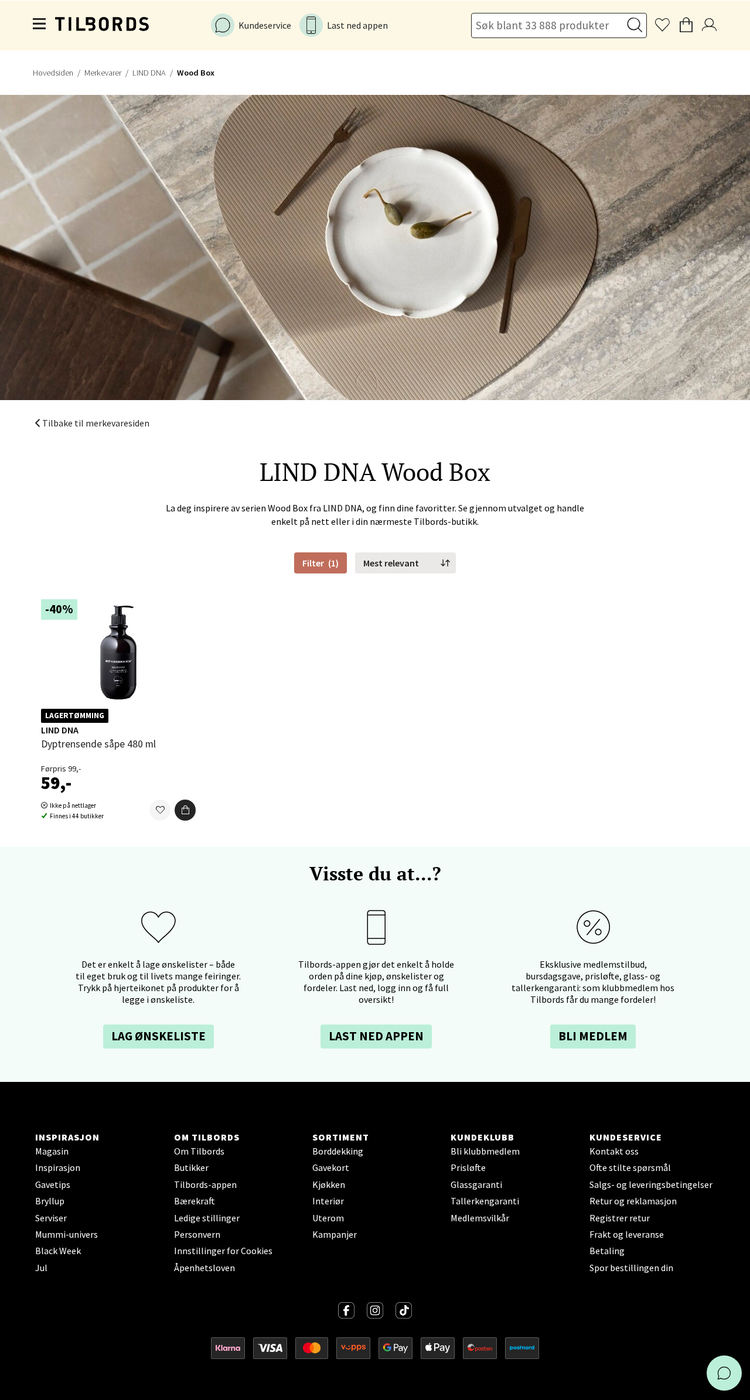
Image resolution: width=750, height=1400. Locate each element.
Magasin (52, 1151)
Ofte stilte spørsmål (630, 1167)
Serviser (51, 1218)
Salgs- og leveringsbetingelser (650, 1184)
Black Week (58, 1250)
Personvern (197, 1234)
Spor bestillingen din (631, 1267)
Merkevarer (102, 72)
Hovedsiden (53, 72)
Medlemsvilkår (480, 1218)
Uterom (328, 1218)
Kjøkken (328, 1184)
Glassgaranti (476, 1184)
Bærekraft (194, 1201)
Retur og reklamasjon (633, 1201)
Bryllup (49, 1201)
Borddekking (337, 1151)
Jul (41, 1267)
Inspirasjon (57, 1167)
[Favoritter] (160, 810)
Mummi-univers (66, 1234)
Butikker (191, 1167)
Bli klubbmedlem (485, 1151)
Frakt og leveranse (626, 1234)
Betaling (607, 1250)
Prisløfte (468, 1167)
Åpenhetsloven (204, 1267)
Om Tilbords (199, 1151)
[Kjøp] (185, 810)
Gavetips (52, 1184)
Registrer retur (619, 1218)
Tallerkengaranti (485, 1201)
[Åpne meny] (40, 25)
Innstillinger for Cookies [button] (223, 1250)
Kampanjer (334, 1234)
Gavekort (330, 1167)
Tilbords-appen (205, 1184)
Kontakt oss (614, 1151)
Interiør (328, 1201)
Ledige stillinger (207, 1218)
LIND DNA (149, 72)
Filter (320, 563)
